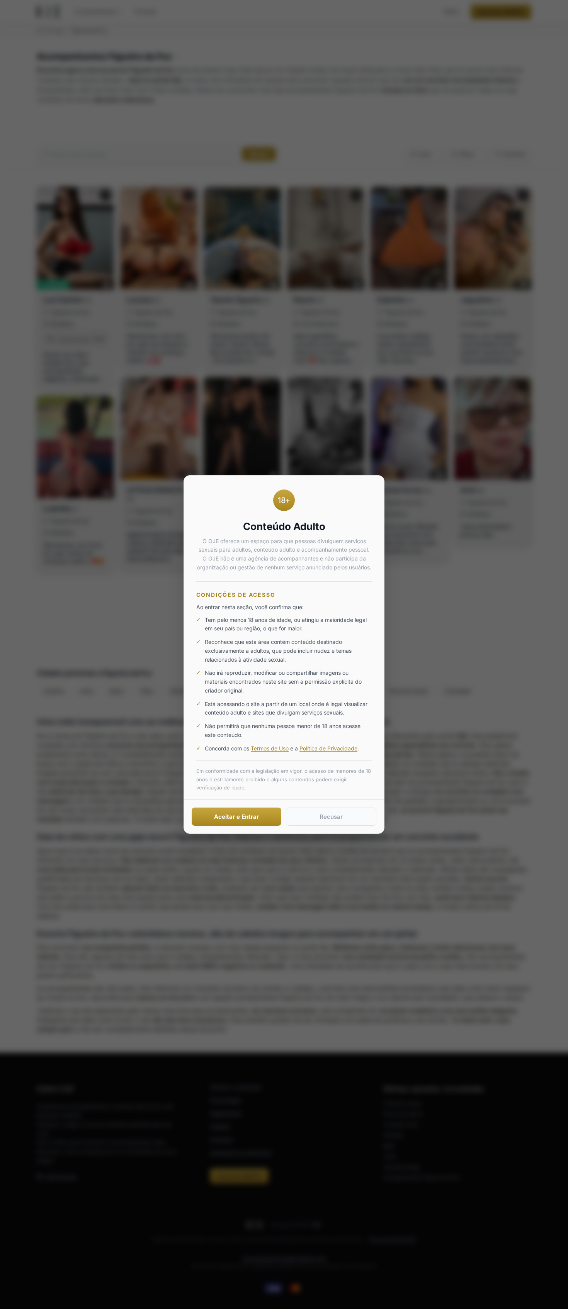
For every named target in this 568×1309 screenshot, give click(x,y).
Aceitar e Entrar (236, 816)
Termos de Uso (270, 748)
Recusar (331, 816)
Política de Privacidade (328, 748)
